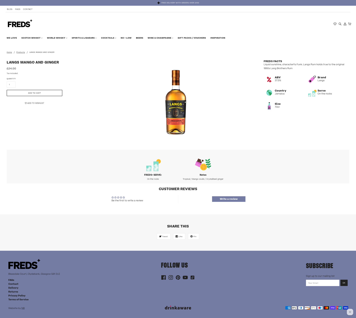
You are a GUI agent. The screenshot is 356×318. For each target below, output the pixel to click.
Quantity (11, 79)
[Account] (345, 24)
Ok (344, 283)
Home (9, 52)
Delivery (13, 288)
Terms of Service (18, 299)
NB (23, 308)
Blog (9, 9)
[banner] (20, 23)
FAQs (17, 9)
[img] (340, 24)
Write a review (229, 199)
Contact (28, 9)
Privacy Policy (16, 295)
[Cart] (350, 24)
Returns (13, 291)
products (20, 52)
